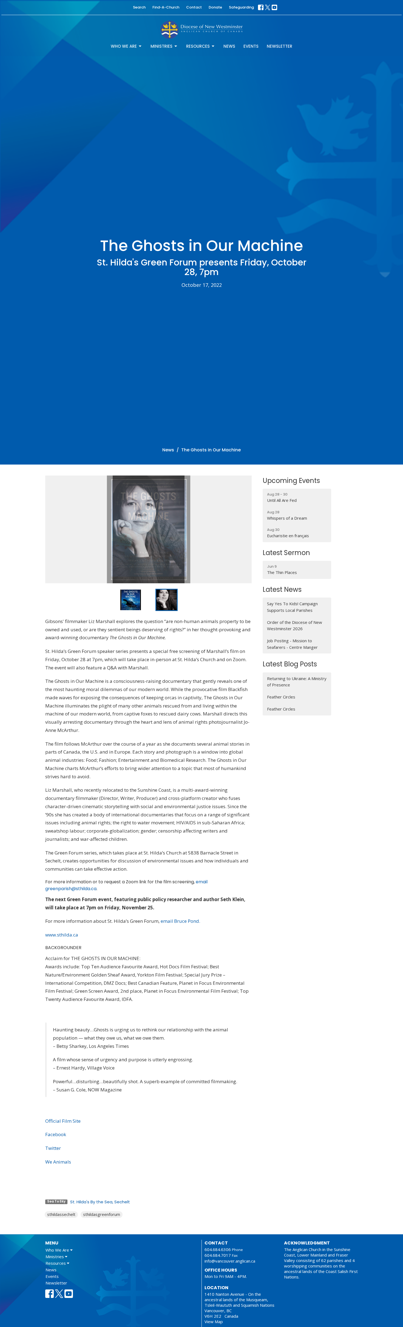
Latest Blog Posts (290, 664)
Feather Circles (281, 697)
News (229, 46)
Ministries (161, 46)
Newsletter (279, 46)
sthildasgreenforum (101, 1214)
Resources (198, 46)
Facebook (55, 1134)
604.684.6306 (218, 1249)
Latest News (282, 589)
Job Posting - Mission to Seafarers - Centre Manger (292, 644)
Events (251, 46)
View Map (214, 1321)
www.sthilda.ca (61, 935)
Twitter (53, 1148)
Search (139, 7)
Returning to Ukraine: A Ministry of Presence (297, 681)
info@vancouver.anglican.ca (230, 1261)
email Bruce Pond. (180, 921)
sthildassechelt (61, 1214)
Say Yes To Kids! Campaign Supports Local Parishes (292, 607)
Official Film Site (63, 1121)
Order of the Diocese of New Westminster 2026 (294, 625)
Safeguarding (241, 7)
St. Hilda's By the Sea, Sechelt (100, 1202)
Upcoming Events (291, 480)
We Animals (58, 1162)
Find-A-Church (165, 7)
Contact (194, 7)
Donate (215, 7)
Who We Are (124, 46)
